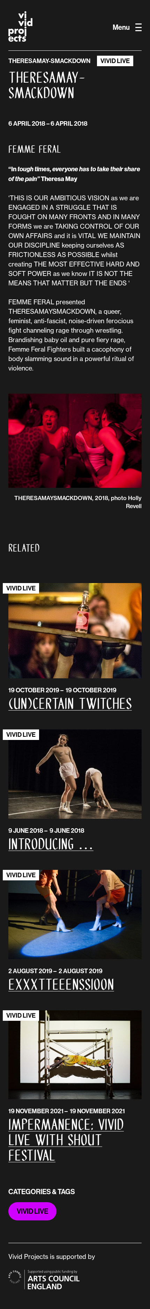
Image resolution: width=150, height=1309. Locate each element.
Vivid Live (115, 61)
